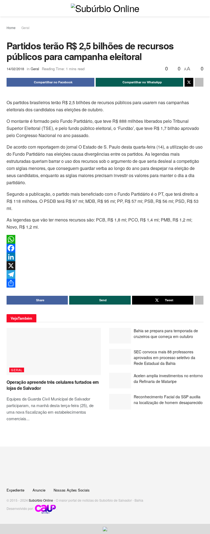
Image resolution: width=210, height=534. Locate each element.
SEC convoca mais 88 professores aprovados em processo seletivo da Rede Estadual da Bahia (164, 357)
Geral (25, 27)
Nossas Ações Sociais (72, 490)
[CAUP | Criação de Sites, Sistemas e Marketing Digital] (45, 508)
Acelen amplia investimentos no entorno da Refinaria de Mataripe (168, 378)
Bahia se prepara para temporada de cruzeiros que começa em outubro (166, 333)
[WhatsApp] (105, 239)
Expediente (15, 490)
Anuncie (39, 490)
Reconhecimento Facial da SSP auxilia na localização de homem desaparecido (168, 399)
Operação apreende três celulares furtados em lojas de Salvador (53, 385)
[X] (105, 265)
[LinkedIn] (105, 256)
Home (11, 27)
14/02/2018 (15, 68)
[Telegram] (105, 274)
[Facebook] (105, 248)
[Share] (105, 283)
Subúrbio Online (41, 500)
